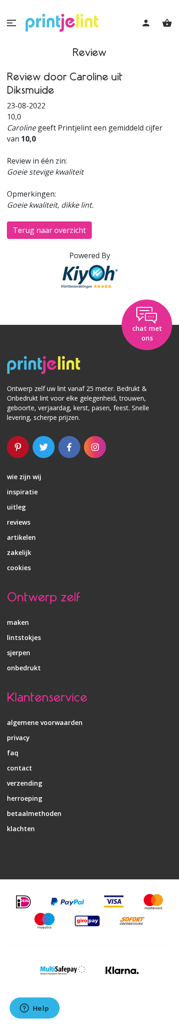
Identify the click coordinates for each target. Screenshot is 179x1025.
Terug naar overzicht (49, 230)
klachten (21, 828)
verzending (24, 783)
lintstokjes (24, 637)
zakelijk (19, 552)
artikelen (21, 537)
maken (18, 622)
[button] (11, 23)
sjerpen (18, 652)
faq (12, 752)
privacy (18, 737)
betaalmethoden (34, 813)
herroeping (24, 798)
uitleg (16, 507)
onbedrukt (24, 667)
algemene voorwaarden (45, 722)
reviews (18, 522)
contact (19, 768)
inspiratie (22, 491)
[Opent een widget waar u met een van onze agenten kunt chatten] (34, 1008)
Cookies (19, 567)
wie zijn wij (24, 476)
